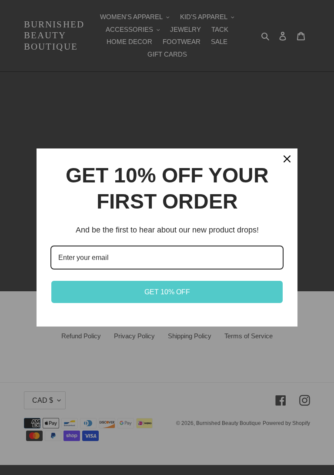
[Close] (287, 158)
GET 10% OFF (167, 292)
